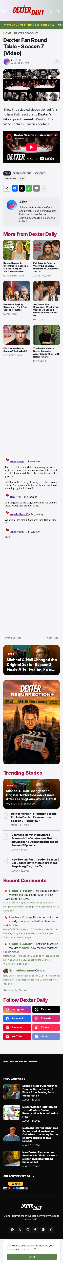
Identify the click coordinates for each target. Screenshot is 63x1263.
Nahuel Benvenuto (22, 970)
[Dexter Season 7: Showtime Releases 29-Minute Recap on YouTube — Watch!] (16, 250)
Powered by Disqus (15, 990)
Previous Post (13, 637)
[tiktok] (51, 1230)
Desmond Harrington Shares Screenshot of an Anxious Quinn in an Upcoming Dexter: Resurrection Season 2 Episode (34, 840)
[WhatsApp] (29, 188)
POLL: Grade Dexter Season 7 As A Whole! (15, 349)
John (23, 202)
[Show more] (44, 188)
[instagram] (28, 1230)
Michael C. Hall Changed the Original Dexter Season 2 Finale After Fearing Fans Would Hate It (40, 1090)
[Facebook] (15, 188)
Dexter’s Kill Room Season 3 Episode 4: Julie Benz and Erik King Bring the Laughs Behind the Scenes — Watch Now (31, 933)
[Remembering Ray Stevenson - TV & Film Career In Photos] (16, 291)
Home (7, 33)
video (22, 178)
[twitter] (20, 1230)
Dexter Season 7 (26, 33)
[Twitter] (22, 188)
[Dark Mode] (51, 11)
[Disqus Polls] (31, 410)
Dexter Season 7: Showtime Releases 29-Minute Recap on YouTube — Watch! (16, 267)
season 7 (39, 173)
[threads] (35, 1230)
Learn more (27, 1249)
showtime (10, 178)
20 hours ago (24, 937)
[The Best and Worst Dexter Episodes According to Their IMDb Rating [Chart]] (46, 335)
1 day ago (22, 964)
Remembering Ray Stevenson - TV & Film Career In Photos (15, 307)
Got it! (32, 1256)
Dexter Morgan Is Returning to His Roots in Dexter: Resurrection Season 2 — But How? (33, 817)
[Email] (36, 188)
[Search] (58, 11)
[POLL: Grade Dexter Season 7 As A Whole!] (16, 335)
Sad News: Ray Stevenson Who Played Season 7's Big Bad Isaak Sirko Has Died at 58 (45, 310)
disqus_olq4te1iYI (21, 890)
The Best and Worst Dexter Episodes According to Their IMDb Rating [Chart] (46, 352)
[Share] (57, 61)
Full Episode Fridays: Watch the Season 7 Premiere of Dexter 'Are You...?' (46, 267)
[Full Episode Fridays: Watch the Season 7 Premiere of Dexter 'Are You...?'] (46, 250)
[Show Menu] (4, 11)
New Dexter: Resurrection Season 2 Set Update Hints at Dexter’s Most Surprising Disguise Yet (35, 863)
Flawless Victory (20, 917)
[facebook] (12, 1230)
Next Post (52, 637)
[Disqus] (31, 497)
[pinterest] (43, 1230)
